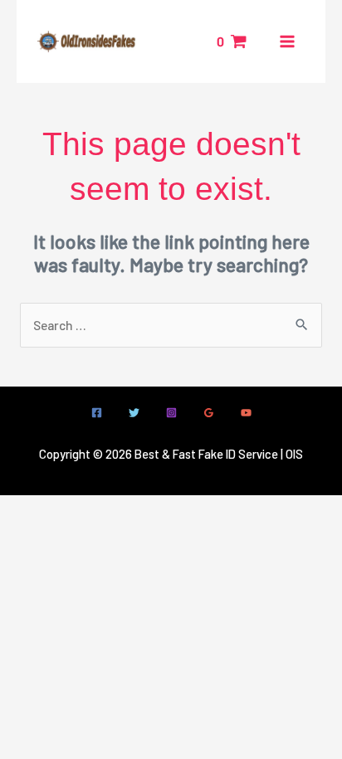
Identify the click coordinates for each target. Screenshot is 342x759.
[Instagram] (171, 412)
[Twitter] (134, 412)
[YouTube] (246, 412)
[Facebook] (96, 412)
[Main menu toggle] (287, 41)
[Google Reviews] (208, 412)
